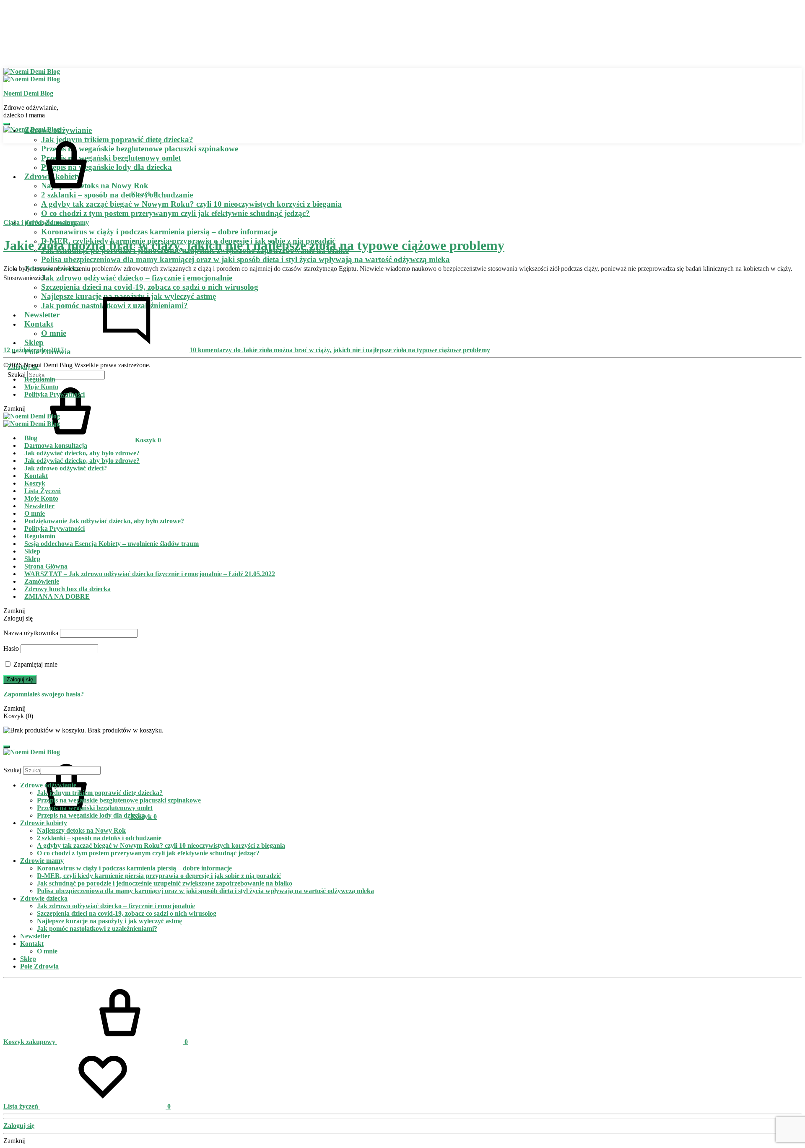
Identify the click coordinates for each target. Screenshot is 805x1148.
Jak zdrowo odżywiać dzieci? (65, 468)
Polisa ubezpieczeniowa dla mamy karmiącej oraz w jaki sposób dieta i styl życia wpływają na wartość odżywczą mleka (245, 259)
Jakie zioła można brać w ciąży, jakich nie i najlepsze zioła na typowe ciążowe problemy (253, 245)
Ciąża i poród (22, 222)
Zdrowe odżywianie (48, 785)
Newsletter (39, 505)
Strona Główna (46, 566)
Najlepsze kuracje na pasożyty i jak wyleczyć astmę (109, 921)
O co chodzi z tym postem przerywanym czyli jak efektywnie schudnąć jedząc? (175, 213)
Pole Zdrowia (39, 966)
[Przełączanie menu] (6, 124)
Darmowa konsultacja (55, 445)
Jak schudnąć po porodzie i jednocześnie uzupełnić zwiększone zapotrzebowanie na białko (164, 883)
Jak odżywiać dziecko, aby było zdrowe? (82, 453)
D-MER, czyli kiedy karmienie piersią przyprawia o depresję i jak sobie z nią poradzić (159, 875)
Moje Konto (41, 386)
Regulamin (39, 379)
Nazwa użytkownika (30, 632)
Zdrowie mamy (67, 222)
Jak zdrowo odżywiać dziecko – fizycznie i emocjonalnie (136, 277)
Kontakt (36, 475)
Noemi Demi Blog (28, 93)
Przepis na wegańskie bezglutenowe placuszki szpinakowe (119, 800)
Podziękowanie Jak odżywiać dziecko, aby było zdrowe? (104, 521)
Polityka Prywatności (54, 394)
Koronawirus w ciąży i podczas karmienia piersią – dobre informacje (159, 231)
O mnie (34, 513)
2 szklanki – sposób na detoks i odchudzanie (99, 838)
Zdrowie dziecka (44, 898)
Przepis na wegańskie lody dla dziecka (91, 815)
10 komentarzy (340, 349)
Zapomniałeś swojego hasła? (43, 694)
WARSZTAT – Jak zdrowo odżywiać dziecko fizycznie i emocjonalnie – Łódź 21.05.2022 (149, 573)
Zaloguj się (20, 679)
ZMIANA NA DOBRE (57, 596)
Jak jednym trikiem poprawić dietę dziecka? (100, 792)
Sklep (32, 551)
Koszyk (34, 483)
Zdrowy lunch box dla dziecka (67, 588)
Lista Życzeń (42, 490)
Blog (30, 438)
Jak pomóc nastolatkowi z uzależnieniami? (97, 928)
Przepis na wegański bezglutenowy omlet (95, 807)
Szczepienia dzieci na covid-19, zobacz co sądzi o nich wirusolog (149, 287)
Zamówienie (41, 581)
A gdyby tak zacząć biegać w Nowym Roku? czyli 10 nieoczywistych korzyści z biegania (191, 204)
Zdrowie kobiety (43, 822)
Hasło (11, 648)
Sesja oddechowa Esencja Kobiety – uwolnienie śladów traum (111, 543)
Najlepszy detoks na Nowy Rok (81, 830)
